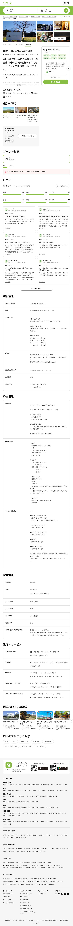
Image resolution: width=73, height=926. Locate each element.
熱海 (6, 741)
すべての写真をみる (59, 38)
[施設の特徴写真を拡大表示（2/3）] (21, 110)
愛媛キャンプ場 (7, 815)
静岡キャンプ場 (16, 801)
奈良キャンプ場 (44, 807)
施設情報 (28, 44)
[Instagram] (56, 894)
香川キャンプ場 (53, 813)
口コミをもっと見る (56, 77)
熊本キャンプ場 (34, 821)
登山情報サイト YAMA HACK (30, 879)
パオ (4, 837)
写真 (15, 44)
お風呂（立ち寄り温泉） (9, 851)
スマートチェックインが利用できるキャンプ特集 (49, 865)
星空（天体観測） (21, 851)
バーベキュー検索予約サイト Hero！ (43, 884)
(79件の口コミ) (34, 54)
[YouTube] (68, 894)
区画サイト (41, 835)
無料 (38, 848)
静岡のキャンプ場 (35, 16)
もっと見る (20, 85)
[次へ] (68, 68)
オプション (12, 166)
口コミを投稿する (61, 186)
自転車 (36, 851)
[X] (62, 894)
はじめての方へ (7, 896)
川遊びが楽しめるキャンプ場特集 (54, 867)
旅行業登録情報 (63, 920)
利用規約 (20, 920)
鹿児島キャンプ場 (62, 821)
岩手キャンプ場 (26, 784)
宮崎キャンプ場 (53, 821)
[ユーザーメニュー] (66, 3)
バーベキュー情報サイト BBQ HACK (31, 881)
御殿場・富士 (24, 741)
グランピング (22, 837)
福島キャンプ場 (63, 784)
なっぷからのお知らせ (8, 902)
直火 (41, 851)
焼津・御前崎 (48, 741)
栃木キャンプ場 (54, 790)
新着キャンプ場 (47, 862)
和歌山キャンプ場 (53, 807)
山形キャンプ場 (54, 784)
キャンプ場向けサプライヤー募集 (27, 912)
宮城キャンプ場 (36, 784)
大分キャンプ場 (44, 821)
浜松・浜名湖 (40, 746)
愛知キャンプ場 (25, 801)
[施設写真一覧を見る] (19, 31)
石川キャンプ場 (44, 796)
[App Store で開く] (43, 768)
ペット (44, 851)
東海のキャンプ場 (23, 16)
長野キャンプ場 (16, 796)
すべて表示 (7, 228)
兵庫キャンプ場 (16, 807)
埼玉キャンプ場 (26, 790)
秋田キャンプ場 (45, 784)
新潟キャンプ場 (25, 796)
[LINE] (59, 894)
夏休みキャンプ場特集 (24, 867)
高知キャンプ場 (16, 815)
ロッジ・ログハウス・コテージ (11, 835)
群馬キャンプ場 (63, 790)
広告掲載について (24, 905)
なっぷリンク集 (7, 899)
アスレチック (30, 851)
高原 (35, 848)
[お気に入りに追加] (16, 713)
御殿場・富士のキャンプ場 (49, 16)
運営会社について (7, 893)
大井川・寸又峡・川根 (11, 746)
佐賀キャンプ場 (16, 821)
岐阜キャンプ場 (7, 801)
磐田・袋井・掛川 (26, 746)
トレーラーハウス (58, 835)
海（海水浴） (27, 848)
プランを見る (55, 82)
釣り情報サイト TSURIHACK (47, 879)
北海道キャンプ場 (7, 784)
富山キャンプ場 (34, 796)
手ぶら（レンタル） (46, 848)
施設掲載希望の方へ (25, 908)
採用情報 (13, 920)
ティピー (66, 835)
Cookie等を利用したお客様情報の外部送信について (47, 920)
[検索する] (66, 10)
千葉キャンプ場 (36, 790)
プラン (10, 44)
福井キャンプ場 (53, 796)
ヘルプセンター (42, 893)
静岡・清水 (36, 741)
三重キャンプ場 (34, 801)
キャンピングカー (64, 848)
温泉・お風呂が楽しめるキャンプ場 (12, 862)
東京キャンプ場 (7, 790)
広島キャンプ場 (16, 813)
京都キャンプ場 (25, 807)
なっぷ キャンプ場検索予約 (10, 16)
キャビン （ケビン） (32, 835)
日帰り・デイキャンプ (8, 848)
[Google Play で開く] (62, 768)
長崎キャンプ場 (25, 821)
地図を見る (22, 54)
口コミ (21, 44)
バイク (57, 848)
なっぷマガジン (24, 899)
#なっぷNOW (23, 896)
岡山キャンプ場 (7, 813)
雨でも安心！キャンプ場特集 (10, 867)
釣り (53, 848)
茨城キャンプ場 (45, 790)
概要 (4, 44)
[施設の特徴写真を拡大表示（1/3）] (8, 110)
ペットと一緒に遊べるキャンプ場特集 (32, 862)
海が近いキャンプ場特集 (29, 865)
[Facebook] (65, 894)
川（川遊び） (19, 848)
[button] (19, 216)
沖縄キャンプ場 (7, 824)
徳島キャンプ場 (62, 813)
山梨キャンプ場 (7, 796)
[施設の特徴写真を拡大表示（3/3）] (33, 110)
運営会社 (7, 920)
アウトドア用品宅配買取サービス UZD (13, 884)
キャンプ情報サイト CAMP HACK (11, 879)
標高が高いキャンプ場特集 (38, 867)
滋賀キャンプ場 (34, 807)
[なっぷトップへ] (7, 3)
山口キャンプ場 (44, 813)
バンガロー (23, 835)
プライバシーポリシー (30, 920)
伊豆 (14, 741)
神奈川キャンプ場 (16, 790)
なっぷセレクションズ (26, 893)
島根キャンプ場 (34, 813)
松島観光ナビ (28, 884)
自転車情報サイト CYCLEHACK (11, 881)
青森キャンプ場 (17, 784)
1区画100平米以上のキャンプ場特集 (12, 865)
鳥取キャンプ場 (25, 813)
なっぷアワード (24, 902)
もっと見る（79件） (36, 288)
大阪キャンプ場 (7, 807)
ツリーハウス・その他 (12, 837)
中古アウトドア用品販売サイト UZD (52, 881)
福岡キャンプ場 (7, 821)
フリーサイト (49, 835)
